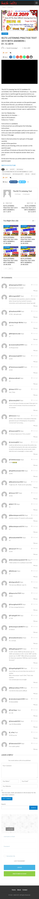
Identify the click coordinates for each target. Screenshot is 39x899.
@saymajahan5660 (15, 285)
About (19, 890)
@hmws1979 (13, 389)
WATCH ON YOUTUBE (8, 165)
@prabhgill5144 (14, 615)
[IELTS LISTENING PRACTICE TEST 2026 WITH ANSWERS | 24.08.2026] (28, 251)
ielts (7, 169)
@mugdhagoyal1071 (16, 649)
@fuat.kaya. (13, 710)
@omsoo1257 (13, 493)
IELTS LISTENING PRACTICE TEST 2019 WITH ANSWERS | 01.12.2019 (17, 171)
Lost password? (19, 861)
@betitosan (13, 571)
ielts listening (20, 169)
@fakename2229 (15, 743)
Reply (36, 290)
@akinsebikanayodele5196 (18, 560)
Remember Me (11, 856)
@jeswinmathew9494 (16, 345)
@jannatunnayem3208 (17, 699)
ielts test (33, 174)
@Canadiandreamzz (16, 638)
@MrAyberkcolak (14, 334)
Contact (24, 890)
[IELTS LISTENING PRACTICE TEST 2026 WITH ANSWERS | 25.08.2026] (10, 251)
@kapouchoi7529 (15, 593)
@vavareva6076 (14, 431)
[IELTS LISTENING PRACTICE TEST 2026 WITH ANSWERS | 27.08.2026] (10, 230)
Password (7, 846)
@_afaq (11, 732)
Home (14, 890)
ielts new (27, 174)
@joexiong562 (14, 442)
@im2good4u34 (14, 582)
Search (3, 804)
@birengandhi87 (14, 296)
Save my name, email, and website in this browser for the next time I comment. (19, 793)
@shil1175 (12, 504)
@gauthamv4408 (15, 311)
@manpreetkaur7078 (16, 688)
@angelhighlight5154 (16, 668)
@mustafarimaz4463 (16, 482)
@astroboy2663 (14, 400)
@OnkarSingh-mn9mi (16, 322)
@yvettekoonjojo (14, 460)
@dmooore (12, 416)
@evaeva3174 (13, 549)
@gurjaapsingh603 (15, 356)
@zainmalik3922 (14, 721)
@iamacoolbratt (14, 378)
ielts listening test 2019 (18, 174)
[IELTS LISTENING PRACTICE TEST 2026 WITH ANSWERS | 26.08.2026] (28, 230)
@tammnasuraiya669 (16, 367)
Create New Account (20, 874)
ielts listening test (6, 174)
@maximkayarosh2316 (16, 515)
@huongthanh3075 (15, 604)
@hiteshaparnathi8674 (17, 627)
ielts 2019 (12, 169)
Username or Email (9, 836)
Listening (4, 33)
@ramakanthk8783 (15, 537)
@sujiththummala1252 (16, 471)
